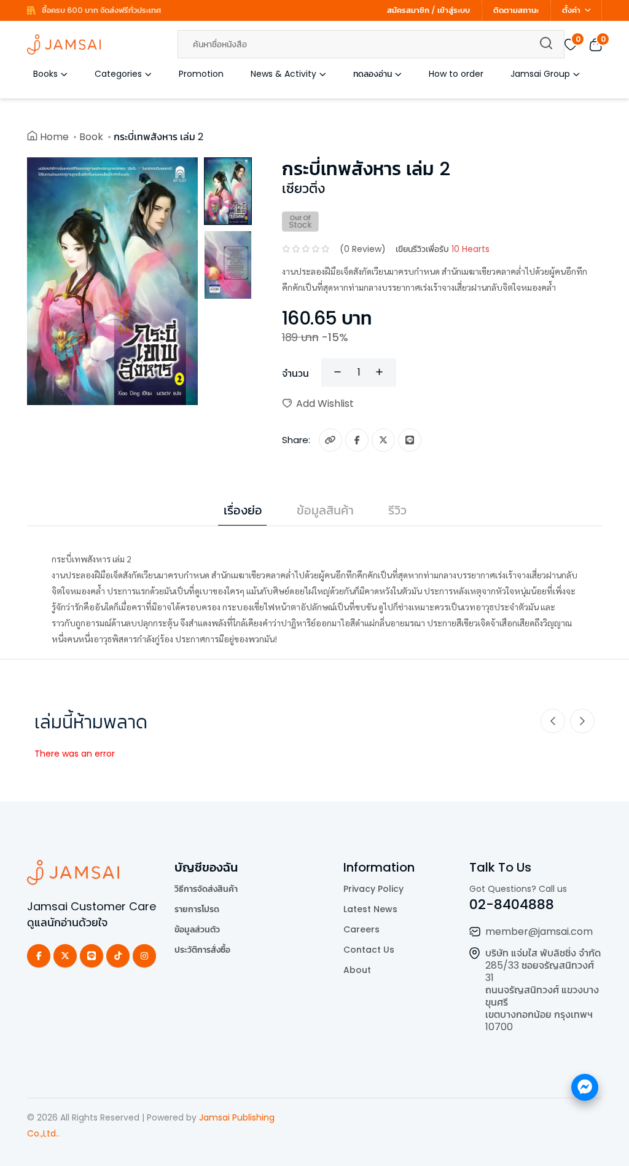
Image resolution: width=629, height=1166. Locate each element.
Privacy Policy (373, 889)
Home (54, 137)
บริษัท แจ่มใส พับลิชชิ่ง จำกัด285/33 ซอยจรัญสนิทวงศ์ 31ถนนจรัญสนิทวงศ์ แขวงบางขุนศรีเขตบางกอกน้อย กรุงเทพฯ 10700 (543, 990)
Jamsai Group (540, 74)
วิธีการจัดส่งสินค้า (206, 889)
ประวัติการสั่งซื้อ (202, 949)
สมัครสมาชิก (408, 10)
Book (91, 137)
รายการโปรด (196, 909)
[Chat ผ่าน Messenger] (584, 1087)
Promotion (201, 74)
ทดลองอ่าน (372, 74)
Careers (361, 929)
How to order (456, 74)
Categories (118, 74)
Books (45, 74)
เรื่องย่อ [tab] (243, 510)
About (357, 970)
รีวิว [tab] (397, 510)
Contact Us (368, 949)
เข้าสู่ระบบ (453, 10)
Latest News (370, 909)
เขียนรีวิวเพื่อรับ (443, 249)
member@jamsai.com (539, 931)
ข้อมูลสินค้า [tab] (325, 510)
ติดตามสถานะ (516, 10)
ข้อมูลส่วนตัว (197, 929)
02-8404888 (511, 904)
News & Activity (283, 74)
